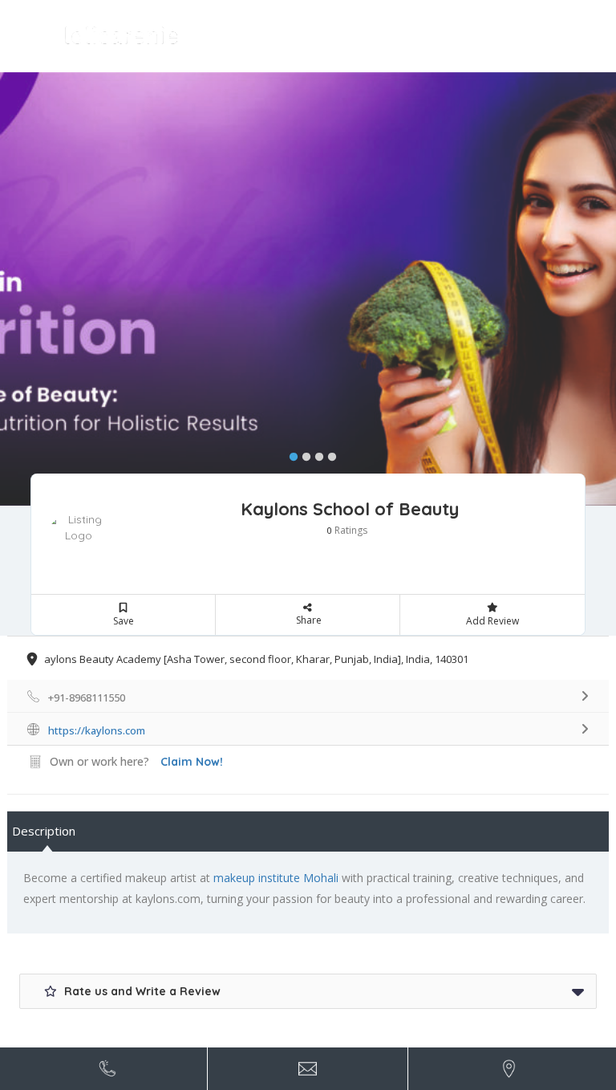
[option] (308, 289)
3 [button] (315, 453)
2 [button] (302, 453)
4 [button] (328, 453)
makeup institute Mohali (275, 877)
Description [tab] (43, 831)
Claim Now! (191, 761)
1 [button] (290, 453)
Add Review (492, 621)
